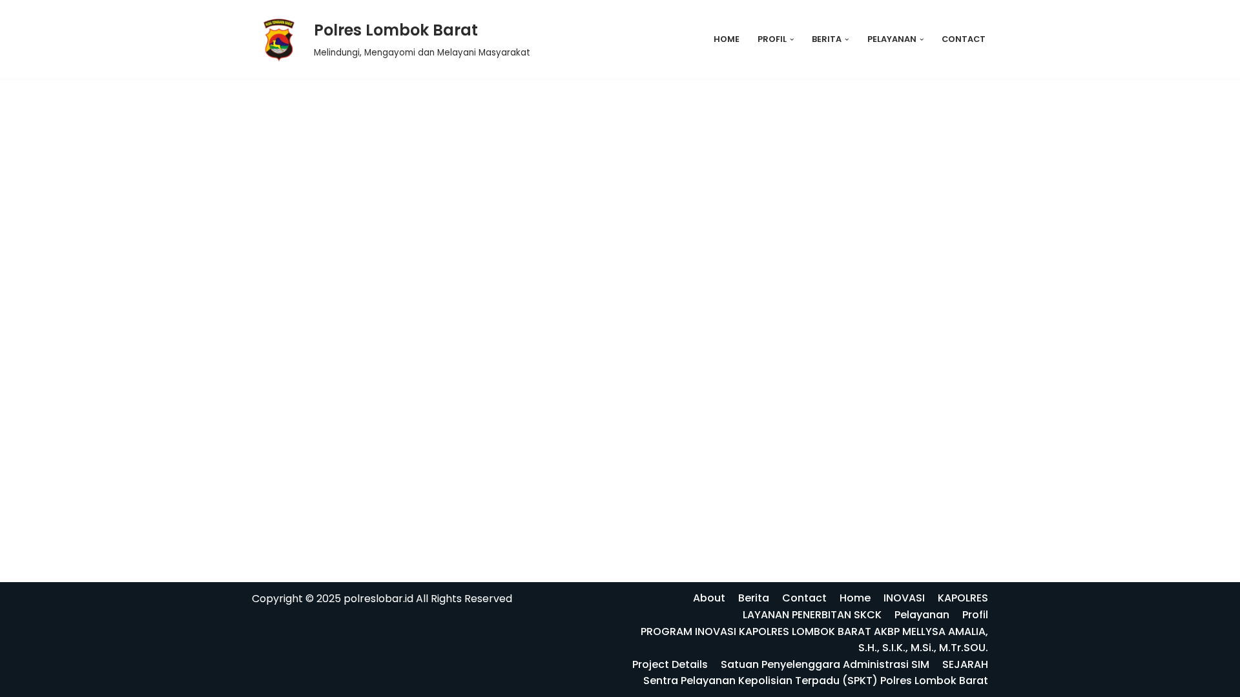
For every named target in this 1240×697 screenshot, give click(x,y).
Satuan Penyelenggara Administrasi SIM (825, 664)
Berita (753, 598)
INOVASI (904, 598)
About (709, 598)
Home (726, 39)
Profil (975, 614)
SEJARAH (965, 664)
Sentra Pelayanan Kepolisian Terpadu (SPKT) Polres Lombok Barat (815, 680)
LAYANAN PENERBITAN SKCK (812, 614)
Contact (964, 39)
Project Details (670, 664)
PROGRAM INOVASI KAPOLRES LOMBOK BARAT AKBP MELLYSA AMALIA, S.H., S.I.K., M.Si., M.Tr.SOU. (814, 640)
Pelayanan (921, 614)
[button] (792, 39)
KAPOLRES (963, 598)
